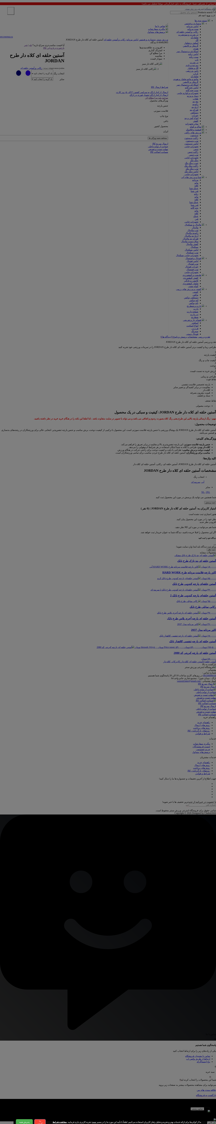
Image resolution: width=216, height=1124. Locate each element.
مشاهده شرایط (60, 1122)
